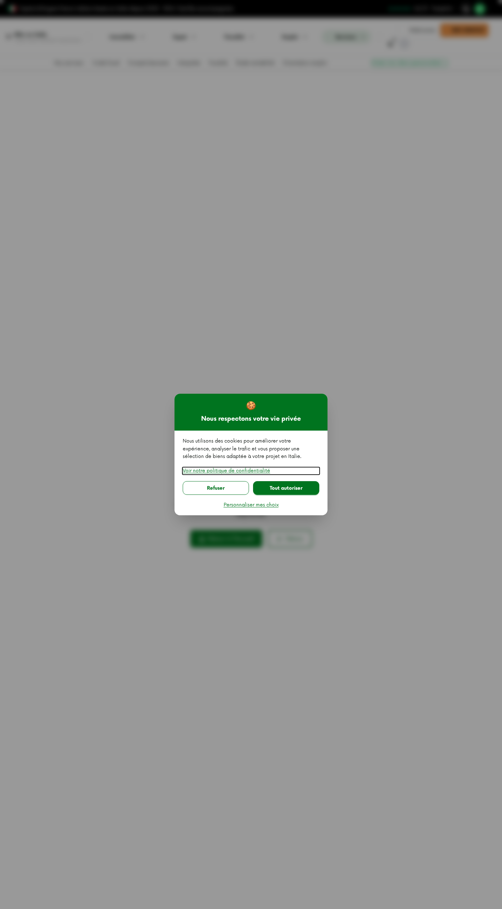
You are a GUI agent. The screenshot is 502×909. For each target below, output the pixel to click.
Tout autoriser (286, 488)
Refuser (216, 488)
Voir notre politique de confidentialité (226, 471)
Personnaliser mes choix (251, 505)
